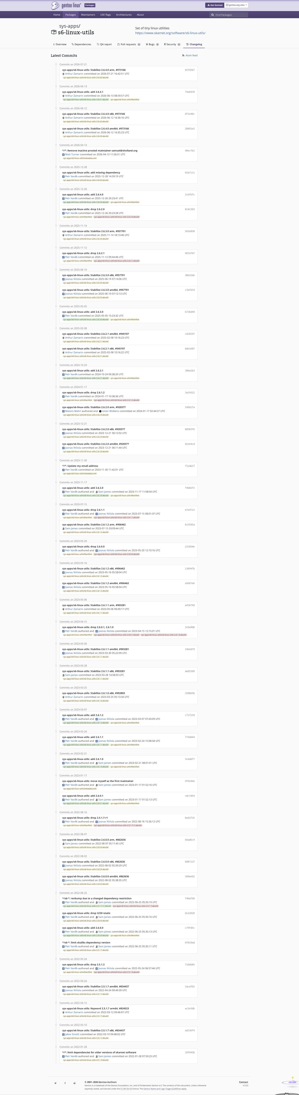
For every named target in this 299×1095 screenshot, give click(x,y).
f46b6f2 (190, 487)
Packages (70, 14)
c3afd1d (190, 290)
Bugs (153, 44)
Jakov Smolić (72, 1034)
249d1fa (190, 407)
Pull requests (129, 44)
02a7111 (190, 172)
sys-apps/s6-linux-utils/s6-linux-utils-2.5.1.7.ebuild (135, 906)
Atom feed (191, 55)
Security (172, 44)
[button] (214, 5)
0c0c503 (190, 209)
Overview (60, 44)
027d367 (190, 70)
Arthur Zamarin (74, 73)
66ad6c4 (190, 839)
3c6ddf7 (190, 759)
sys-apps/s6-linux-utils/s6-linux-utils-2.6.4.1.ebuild (85, 99)
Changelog (195, 44)
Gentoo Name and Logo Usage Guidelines (162, 1088)
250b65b (190, 693)
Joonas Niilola (73, 279)
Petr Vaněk (71, 176)
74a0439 (190, 92)
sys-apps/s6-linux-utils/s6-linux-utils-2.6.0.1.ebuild (116, 635)
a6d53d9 (190, 671)
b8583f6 (190, 429)
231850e (190, 546)
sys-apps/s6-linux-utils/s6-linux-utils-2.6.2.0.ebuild (116, 217)
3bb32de (190, 275)
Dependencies (82, 44)
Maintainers (88, 14)
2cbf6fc (190, 194)
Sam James (104, 491)
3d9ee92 (190, 876)
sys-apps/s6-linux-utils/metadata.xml (79, 158)
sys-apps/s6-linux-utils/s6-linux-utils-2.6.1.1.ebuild (116, 517)
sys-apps (69, 26)
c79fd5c (190, 927)
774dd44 (190, 737)
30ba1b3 (190, 370)
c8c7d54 (190, 795)
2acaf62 (190, 986)
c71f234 (190, 715)
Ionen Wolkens (110, 411)
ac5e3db (190, 1008)
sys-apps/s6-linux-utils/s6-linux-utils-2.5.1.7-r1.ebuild (118, 825)
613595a (190, 524)
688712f (190, 861)
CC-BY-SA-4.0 (126, 1088)
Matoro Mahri (73, 411)
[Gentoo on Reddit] (74, 1083)
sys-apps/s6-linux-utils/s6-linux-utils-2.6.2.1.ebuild (116, 261)
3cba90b (190, 627)
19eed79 (190, 649)
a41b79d (190, 605)
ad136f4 (190, 1030)
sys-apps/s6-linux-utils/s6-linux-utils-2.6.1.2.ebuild (116, 400)
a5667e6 (190, 583)
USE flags (105, 14)
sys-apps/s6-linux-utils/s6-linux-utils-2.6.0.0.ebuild (116, 554)
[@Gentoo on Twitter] (55, 1083)
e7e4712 (190, 509)
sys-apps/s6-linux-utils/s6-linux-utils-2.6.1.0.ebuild (163, 635)
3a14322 (190, 392)
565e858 (190, 231)
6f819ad (190, 942)
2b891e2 (190, 128)
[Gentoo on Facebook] (65, 1083)
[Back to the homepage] (66, 5)
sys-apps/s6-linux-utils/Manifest (125, 99)
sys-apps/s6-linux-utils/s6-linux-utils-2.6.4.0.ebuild (85, 77)
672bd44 (190, 311)
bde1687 (190, 348)
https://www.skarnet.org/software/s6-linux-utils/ (170, 33)
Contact (243, 1082)
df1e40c (190, 113)
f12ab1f (190, 466)
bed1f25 (190, 817)
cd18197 (190, 333)
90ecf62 (190, 150)
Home (56, 14)
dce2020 (190, 913)
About (140, 14)
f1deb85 (190, 964)
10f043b (190, 1052)
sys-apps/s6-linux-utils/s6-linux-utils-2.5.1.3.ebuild (116, 972)
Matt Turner (72, 154)
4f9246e (190, 781)
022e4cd (190, 444)
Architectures (124, 14)
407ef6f (190, 253)
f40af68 (190, 898)
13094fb (190, 568)
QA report (105, 44)
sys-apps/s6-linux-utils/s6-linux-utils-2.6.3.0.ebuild (85, 239)
